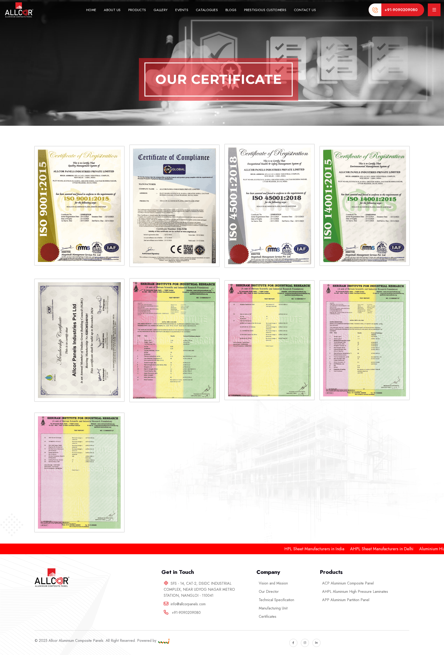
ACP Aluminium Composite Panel (348, 583)
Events (181, 9)
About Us (112, 9)
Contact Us (305, 9)
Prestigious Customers (265, 9)
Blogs (231, 9)
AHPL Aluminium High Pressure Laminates (355, 591)
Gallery (161, 9)
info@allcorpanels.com (188, 604)
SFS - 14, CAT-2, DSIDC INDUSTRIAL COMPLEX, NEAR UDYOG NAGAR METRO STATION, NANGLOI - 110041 (199, 589)
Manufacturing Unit (273, 608)
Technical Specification (276, 600)
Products (137, 9)
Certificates (267, 616)
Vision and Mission (273, 583)
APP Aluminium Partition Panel (345, 600)
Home (91, 9)
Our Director (269, 591)
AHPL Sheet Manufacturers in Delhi (349, 549)
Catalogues (207, 9)
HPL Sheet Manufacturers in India (282, 549)
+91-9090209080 (401, 9)
